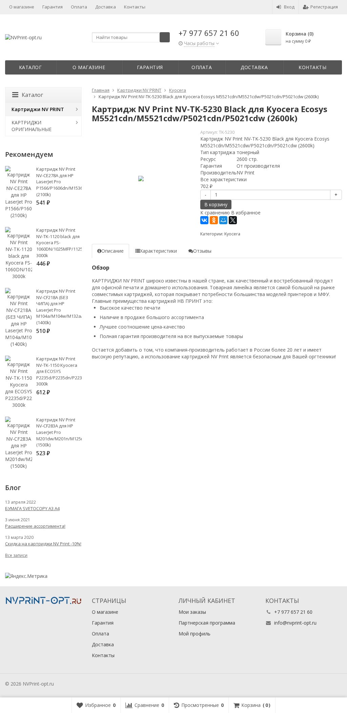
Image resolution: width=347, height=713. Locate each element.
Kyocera (232, 234)
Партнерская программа (207, 623)
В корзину (215, 204)
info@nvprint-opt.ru (295, 623)
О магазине (21, 7)
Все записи (16, 555)
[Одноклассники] (214, 220)
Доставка (105, 7)
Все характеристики (223, 179)
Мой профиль (194, 633)
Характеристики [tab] (158, 251)
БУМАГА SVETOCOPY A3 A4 (32, 508)
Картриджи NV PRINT (38, 109)
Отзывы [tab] (202, 251)
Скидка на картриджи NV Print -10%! (43, 544)
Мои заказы (192, 612)
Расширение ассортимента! (35, 526)
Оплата (79, 7)
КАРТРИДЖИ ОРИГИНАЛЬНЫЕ (32, 125)
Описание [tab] (112, 251)
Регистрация (324, 7)
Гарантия (52, 7)
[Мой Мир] (223, 220)
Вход (289, 7)
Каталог (30, 67)
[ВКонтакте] (204, 220)
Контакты (134, 7)
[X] (233, 220)
